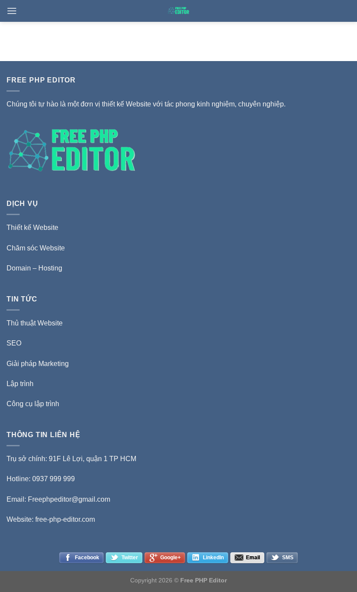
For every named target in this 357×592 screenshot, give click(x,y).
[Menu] (12, 10)
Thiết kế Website (32, 227)
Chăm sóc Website (36, 248)
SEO (14, 343)
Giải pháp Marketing (38, 363)
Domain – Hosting (34, 268)
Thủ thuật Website (35, 323)
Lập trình (20, 383)
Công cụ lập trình (33, 403)
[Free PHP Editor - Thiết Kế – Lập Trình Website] (178, 11)
